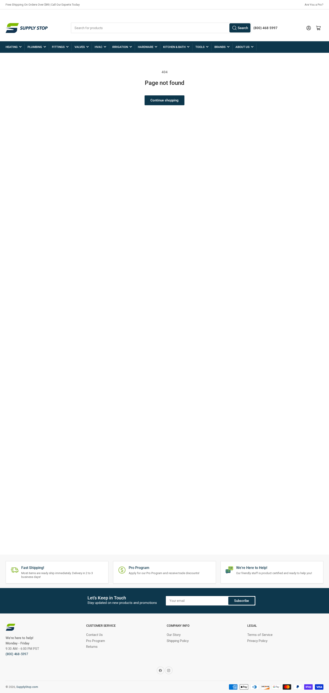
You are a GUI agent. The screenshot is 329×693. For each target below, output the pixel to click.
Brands (220, 47)
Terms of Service (260, 635)
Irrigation (120, 47)
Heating (12, 47)
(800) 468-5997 (17, 654)
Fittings (58, 47)
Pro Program (95, 641)
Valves (80, 47)
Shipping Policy (178, 641)
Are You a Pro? (314, 4)
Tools (200, 47)
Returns (92, 647)
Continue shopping (164, 100)
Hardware (145, 47)
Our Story (174, 635)
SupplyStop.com (27, 687)
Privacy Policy (257, 641)
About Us (242, 47)
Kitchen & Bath (174, 47)
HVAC (98, 47)
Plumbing (35, 47)
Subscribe (241, 601)
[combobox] (161, 28)
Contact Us (94, 635)
